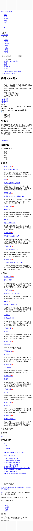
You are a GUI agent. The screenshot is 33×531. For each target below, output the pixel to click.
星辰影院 (3, 11)
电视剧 (6, 18)
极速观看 (4, 101)
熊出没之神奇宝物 (9, 223)
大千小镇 (7, 344)
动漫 (5, 20)
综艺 (5, 22)
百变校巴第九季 (11, 459)
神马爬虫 (14, 487)
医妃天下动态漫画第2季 (11, 236)
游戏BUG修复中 (9, 318)
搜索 (20, 56)
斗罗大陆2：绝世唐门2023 (12, 293)
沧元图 (6, 379)
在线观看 (4, 99)
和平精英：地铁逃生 (10, 305)
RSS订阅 (3, 487)
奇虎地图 (26, 487)
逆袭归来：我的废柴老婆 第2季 (14, 196)
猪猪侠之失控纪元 (9, 419)
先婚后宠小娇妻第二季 (11, 249)
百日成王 (7, 405)
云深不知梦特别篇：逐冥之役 (13, 262)
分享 (13, 73)
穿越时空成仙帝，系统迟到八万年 (17, 468)
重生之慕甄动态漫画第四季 (15, 473)
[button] (7, 115)
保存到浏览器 (6, 73)
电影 (5, 16)
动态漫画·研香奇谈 (12, 460)
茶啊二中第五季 (11, 464)
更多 (3, 436)
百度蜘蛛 (9, 487)
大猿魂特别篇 (10, 471)
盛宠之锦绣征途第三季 (11, 169)
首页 (5, 15)
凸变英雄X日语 (11, 466)
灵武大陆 (7, 354)
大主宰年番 (7, 367)
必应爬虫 (6, 489)
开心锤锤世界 (8, 280)
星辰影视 (9, 11)
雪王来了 (7, 392)
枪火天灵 (7, 209)
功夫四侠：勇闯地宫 (12, 469)
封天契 (6, 331)
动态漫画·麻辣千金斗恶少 (12, 183)
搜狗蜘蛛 (20, 487)
